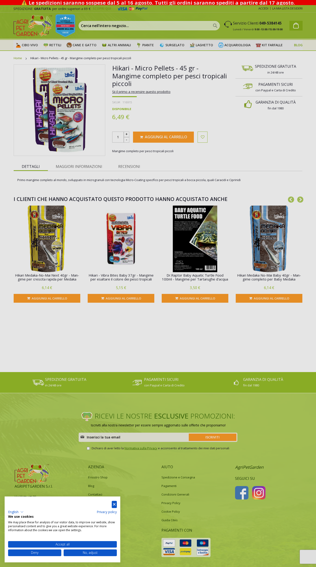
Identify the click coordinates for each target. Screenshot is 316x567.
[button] (16, 512)
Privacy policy (107, 512)
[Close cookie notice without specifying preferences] (114, 504)
